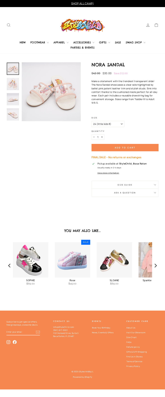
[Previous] (9, 266)
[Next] (155, 266)
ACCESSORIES (82, 42)
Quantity (98, 131)
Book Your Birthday (101, 327)
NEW (23, 42)
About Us (130, 327)
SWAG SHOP (134, 42)
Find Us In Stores (134, 356)
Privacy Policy (133, 366)
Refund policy (133, 347)
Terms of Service (134, 361)
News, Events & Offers (103, 332)
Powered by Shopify (82, 377)
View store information (108, 173)
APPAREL (59, 42)
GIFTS (103, 42)
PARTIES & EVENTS (82, 47)
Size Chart (131, 337)
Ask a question (125, 192)
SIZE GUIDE (125, 185)
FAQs (128, 342)
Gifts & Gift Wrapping (136, 351)
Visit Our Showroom (136, 332)
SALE (118, 42)
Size (94, 117)
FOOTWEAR (38, 42)
